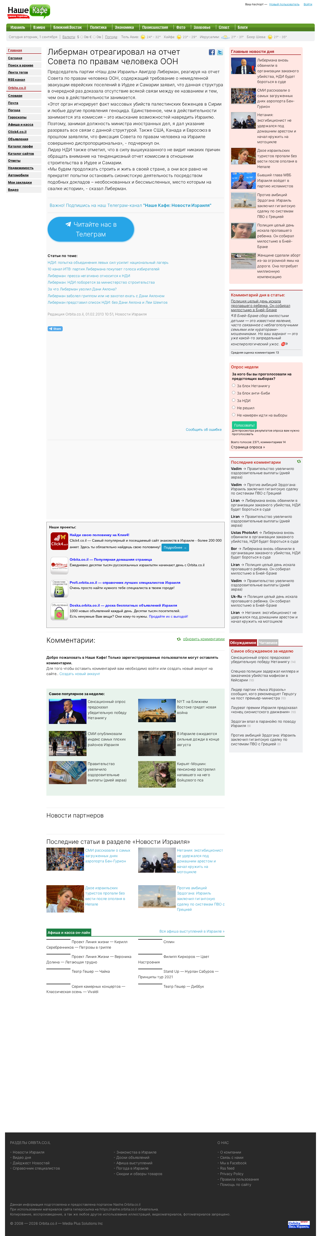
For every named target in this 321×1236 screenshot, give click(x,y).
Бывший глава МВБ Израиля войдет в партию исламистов (275, 180)
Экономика (124, 27)
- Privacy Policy (230, 1174)
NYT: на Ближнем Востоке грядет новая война (196, 706)
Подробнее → (175, 547)
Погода (111, 37)
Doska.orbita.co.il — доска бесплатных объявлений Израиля (123, 605)
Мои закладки (20, 182)
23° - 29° (190, 37)
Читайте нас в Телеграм (94, 229)
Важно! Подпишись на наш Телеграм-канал (130, 205)
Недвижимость (21, 168)
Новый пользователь (284, 4)
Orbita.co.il (17, 88)
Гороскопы (17, 117)
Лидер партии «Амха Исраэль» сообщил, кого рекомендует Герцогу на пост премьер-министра (263, 693)
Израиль (18, 27)
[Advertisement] (135, 1057)
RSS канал (16, 79)
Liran (235, 500)
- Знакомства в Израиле (135, 1152)
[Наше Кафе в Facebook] (212, 52)
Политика (98, 27)
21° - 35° (280, 37)
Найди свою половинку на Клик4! (99, 535)
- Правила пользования (238, 1179)
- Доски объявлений (131, 1157)
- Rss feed (225, 1168)
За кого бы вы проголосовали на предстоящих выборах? (261, 376)
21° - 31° (237, 37)
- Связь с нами (230, 1157)
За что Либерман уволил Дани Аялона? (82, 289)
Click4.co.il (17, 132)
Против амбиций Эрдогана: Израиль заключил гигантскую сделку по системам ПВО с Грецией (201, 899)
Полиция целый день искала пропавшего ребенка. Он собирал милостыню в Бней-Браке (275, 236)
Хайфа (169, 37)
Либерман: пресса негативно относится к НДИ (89, 276)
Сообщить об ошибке (204, 429)
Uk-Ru (236, 596)
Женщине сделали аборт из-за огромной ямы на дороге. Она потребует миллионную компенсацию (279, 266)
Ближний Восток (67, 27)
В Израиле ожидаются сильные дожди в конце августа (198, 739)
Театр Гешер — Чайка (91, 971)
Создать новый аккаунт (79, 674)
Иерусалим (209, 37)
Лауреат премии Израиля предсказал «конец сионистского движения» (264, 709)
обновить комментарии (204, 639)
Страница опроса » (248, 447)
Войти (308, 4)
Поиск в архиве (20, 65)
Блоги (243, 27)
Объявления (18, 139)
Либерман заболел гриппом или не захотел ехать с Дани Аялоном (106, 296)
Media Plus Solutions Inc (82, 1223)
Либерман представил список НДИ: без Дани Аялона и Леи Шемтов (108, 302)
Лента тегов (18, 72)
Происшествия (155, 27)
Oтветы (14, 160)
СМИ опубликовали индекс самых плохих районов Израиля (107, 739)
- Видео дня (20, 1157)
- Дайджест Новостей (30, 1163)
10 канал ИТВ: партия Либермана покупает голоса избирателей (103, 269)
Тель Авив (129, 37)
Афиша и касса (20, 124)
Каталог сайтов (21, 153)
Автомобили (18, 175)
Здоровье (202, 27)
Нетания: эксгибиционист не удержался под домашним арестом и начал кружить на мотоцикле (200, 861)
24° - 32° (154, 37)
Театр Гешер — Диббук (184, 986)
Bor (234, 548)
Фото (180, 27)
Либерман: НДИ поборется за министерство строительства (101, 282)
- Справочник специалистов (35, 1168)
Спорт (224, 27)
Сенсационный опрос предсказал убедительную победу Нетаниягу (260, 659)
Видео (13, 190)
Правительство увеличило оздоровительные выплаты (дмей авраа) (262, 472)
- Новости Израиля (27, 1152)
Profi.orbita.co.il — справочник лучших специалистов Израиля (125, 583)
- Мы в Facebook (232, 1163)
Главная (15, 50)
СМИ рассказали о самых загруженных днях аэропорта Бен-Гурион (107, 855)
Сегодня (15, 58)
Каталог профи (20, 146)
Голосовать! (244, 425)
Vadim (236, 468)
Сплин (169, 942)
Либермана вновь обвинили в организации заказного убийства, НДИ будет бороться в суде (278, 71)
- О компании (229, 1152)
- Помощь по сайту (234, 1184)
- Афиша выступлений (133, 1163)
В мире (39, 27)
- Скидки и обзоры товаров (138, 1174)
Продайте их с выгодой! (168, 616)
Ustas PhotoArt (244, 532)
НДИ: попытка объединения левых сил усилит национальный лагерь (108, 262)
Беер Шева (256, 37)
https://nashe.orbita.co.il (118, 1209)
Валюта (68, 37)
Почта (13, 103)
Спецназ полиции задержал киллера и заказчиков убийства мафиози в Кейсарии (265, 675)
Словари (15, 96)
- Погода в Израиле (131, 1168)
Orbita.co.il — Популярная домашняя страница (111, 559)
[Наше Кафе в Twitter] (220, 52)
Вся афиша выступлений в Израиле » (192, 931)
